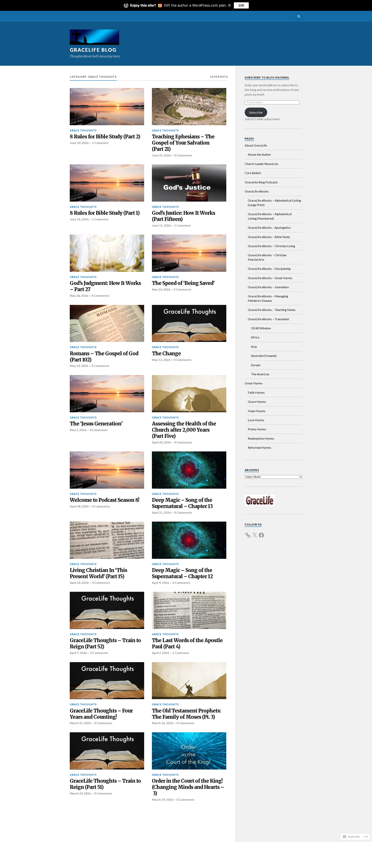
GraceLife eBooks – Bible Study (269, 237)
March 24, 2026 (80, 793)
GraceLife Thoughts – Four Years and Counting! (101, 714)
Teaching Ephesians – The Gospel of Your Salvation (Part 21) (183, 143)
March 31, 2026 (80, 723)
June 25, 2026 (161, 155)
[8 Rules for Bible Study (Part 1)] (107, 183)
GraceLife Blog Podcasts (261, 182)
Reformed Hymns (259, 447)
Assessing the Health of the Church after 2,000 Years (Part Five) (184, 430)
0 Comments (183, 155)
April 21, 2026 (161, 512)
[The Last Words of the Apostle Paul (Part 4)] (189, 610)
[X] (254, 533)
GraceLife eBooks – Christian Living (271, 246)
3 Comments (182, 289)
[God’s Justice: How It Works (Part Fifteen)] (189, 183)
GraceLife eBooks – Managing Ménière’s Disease (268, 298)
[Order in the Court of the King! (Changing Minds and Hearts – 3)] (189, 751)
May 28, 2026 (79, 295)
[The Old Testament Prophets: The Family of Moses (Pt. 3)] (189, 680)
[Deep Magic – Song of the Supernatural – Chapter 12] (189, 540)
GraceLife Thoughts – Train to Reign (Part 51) (105, 784)
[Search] (298, 16)
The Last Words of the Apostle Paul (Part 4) (187, 644)
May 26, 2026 (161, 289)
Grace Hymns (257, 401)
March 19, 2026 (162, 799)
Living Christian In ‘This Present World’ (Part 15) (98, 573)
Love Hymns (256, 420)
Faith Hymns (256, 392)
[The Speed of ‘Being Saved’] (189, 253)
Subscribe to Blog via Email (267, 77)
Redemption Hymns (261, 438)
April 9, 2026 (160, 582)
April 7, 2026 (78, 653)
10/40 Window (261, 328)
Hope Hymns (256, 411)
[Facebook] (261, 533)
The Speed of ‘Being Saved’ (183, 283)
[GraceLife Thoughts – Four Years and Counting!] (107, 680)
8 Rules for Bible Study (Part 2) (105, 137)
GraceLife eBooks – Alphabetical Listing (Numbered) (270, 216)
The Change (166, 354)
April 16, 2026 (79, 582)
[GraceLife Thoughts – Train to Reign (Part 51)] (107, 751)
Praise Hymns (257, 429)
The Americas (260, 374)
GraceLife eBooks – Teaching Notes (271, 309)
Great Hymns (254, 383)
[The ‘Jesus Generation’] (107, 393)
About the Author (259, 154)
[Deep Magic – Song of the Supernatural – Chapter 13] (189, 470)
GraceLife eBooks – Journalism (268, 287)
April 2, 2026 (160, 653)
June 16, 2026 (79, 219)
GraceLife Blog (93, 50)
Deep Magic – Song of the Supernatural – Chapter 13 (182, 503)
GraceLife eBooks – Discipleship (269, 268)
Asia (254, 346)
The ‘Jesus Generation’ (96, 424)
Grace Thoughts (83, 130)
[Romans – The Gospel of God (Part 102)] (107, 323)
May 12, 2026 (161, 359)
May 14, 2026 (79, 366)
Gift (241, 5)
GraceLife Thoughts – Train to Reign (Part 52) (105, 644)
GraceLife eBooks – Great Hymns (270, 278)
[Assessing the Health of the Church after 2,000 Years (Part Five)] (189, 393)
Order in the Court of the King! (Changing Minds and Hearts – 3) (188, 787)
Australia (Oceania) (263, 355)
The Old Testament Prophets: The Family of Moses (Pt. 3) (186, 714)
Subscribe (256, 112)
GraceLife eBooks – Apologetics (269, 227)
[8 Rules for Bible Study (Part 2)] (107, 106)
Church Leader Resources (261, 164)
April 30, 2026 (161, 442)
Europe (255, 365)
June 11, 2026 (161, 225)
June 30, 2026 (79, 143)
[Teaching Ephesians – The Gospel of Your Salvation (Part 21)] (189, 106)
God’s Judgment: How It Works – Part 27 (105, 286)
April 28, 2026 (79, 506)
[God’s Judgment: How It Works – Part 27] (107, 253)
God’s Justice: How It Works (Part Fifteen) (183, 216)
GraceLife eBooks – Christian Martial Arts (267, 257)
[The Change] (189, 323)
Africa (255, 337)
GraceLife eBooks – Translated (268, 319)
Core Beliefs (253, 173)
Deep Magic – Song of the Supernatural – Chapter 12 (182, 573)
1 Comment (100, 143)
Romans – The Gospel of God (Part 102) (104, 357)
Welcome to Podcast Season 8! (104, 500)
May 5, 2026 (78, 430)
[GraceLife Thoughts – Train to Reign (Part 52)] (107, 610)
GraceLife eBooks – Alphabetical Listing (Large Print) (274, 202)
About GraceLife (256, 145)
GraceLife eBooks (257, 191)
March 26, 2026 (162, 723)
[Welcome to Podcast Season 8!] (107, 470)
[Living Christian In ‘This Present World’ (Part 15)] (107, 540)
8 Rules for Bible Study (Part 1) (105, 213)
